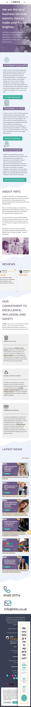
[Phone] (16, 678)
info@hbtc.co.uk (15, 609)
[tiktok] (10, 675)
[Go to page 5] (18, 291)
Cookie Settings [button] (7, 702)
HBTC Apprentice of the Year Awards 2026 (14, 496)
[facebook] (7, 675)
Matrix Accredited (8, 355)
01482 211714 (11, 595)
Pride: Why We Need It (8, 553)
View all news (25, 458)
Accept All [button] (15, 702)
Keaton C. (4, 270)
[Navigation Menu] (7, 2)
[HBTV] (14, 678)
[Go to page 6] (19, 291)
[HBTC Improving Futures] (15, 2)
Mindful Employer (20, 424)
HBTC (12, 637)
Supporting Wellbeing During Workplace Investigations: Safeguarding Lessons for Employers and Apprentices (14, 534)
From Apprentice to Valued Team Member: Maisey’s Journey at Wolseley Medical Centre (15, 514)
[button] (29, 532)
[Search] (24, 2)
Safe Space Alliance (9, 391)
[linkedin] (15, 675)
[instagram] (12, 675)
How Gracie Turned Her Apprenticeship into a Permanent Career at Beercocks (15, 571)
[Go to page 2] (14, 291)
